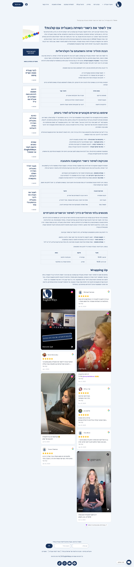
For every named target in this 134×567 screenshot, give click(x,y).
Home (115, 20)
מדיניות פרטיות (55, 556)
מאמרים (44, 551)
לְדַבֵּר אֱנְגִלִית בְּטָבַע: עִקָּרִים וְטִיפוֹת (31, 72)
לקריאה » (34, 80)
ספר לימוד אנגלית (55, 551)
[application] (103, 4)
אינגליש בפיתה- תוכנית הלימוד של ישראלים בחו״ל (76, 551)
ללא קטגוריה (108, 20)
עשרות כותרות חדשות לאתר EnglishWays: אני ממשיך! (30, 147)
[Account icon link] (26, 4)
